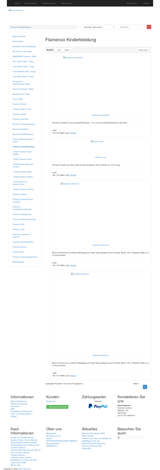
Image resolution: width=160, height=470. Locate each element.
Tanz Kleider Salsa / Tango (23, 66)
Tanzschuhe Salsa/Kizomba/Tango (21, 82)
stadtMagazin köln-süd (91, 441)
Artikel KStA (86, 448)
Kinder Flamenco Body (22, 171)
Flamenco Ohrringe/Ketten (23, 242)
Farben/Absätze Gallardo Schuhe (24, 442)
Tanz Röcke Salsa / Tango (23, 76)
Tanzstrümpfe (18, 252)
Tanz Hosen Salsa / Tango (23, 61)
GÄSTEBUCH (51, 446)
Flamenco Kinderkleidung (21, 27)
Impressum (15, 406)
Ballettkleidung (18, 262)
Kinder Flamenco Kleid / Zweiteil (22, 152)
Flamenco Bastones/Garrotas (24, 219)
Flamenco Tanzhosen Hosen (24, 124)
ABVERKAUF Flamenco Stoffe (24, 56)
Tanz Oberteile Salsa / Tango (24, 71)
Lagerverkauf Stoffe (18, 462)
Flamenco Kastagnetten (22, 214)
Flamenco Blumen (20, 247)
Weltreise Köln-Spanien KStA (93, 433)
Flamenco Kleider (19, 114)
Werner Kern (16, 465)
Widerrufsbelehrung (18, 401)
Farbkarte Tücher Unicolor (21, 457)
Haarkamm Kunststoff (100, 115)
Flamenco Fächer (20, 194)
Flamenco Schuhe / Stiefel (23, 89)
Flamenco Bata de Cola (22, 109)
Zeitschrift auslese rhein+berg (93, 443)
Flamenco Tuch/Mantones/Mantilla (22, 208)
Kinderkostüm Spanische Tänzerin (23, 165)
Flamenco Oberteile (20, 119)
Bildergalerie (51, 433)
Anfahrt (49, 438)
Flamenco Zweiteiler (21, 129)
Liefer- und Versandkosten (21, 413)
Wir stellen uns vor (53, 436)
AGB (12, 408)
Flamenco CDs (18, 229)
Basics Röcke (18, 41)
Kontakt (14, 416)
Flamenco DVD (18, 224)
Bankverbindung (52, 443)
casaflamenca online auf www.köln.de (97, 438)
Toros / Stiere (18, 99)
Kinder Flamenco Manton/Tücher (20, 182)
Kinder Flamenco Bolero (23, 176)
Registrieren (51, 401)
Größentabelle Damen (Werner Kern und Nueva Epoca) (25, 446)
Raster (66, 50)
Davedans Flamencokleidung (24, 46)
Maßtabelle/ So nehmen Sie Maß (24, 460)
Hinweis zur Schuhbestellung (22, 437)
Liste (58, 50)
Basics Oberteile (19, 36)
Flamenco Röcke (19, 104)
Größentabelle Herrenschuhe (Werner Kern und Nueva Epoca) (26, 451)
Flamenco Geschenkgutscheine (25, 257)
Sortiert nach (143, 50)
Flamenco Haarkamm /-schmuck (22, 235)
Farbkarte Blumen (18, 455)
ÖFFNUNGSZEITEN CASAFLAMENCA (61, 441)
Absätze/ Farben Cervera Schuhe (24, 440)
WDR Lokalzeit (88, 436)
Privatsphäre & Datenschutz (22, 411)
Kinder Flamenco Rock (22, 159)
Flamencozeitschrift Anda (92, 446)
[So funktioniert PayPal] (97, 405)
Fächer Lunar (100, 157)
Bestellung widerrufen (19, 403)
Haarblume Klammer (101, 245)
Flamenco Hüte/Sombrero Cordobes (23, 200)
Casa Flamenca (24, 468)
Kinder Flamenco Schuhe (23, 189)
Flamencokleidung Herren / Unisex (23, 140)
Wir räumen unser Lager (22, 51)
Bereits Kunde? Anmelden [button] (58, 407)
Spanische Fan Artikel (21, 94)
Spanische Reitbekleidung (23, 134)
